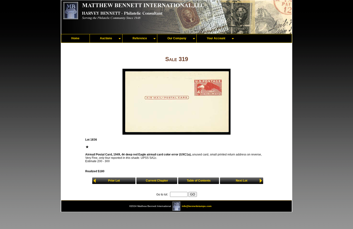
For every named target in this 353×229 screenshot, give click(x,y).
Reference (140, 38)
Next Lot (241, 180)
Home (75, 38)
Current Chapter (157, 180)
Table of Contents (199, 180)
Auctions (106, 38)
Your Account (216, 38)
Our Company (176, 38)
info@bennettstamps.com (197, 206)
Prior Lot (114, 180)
